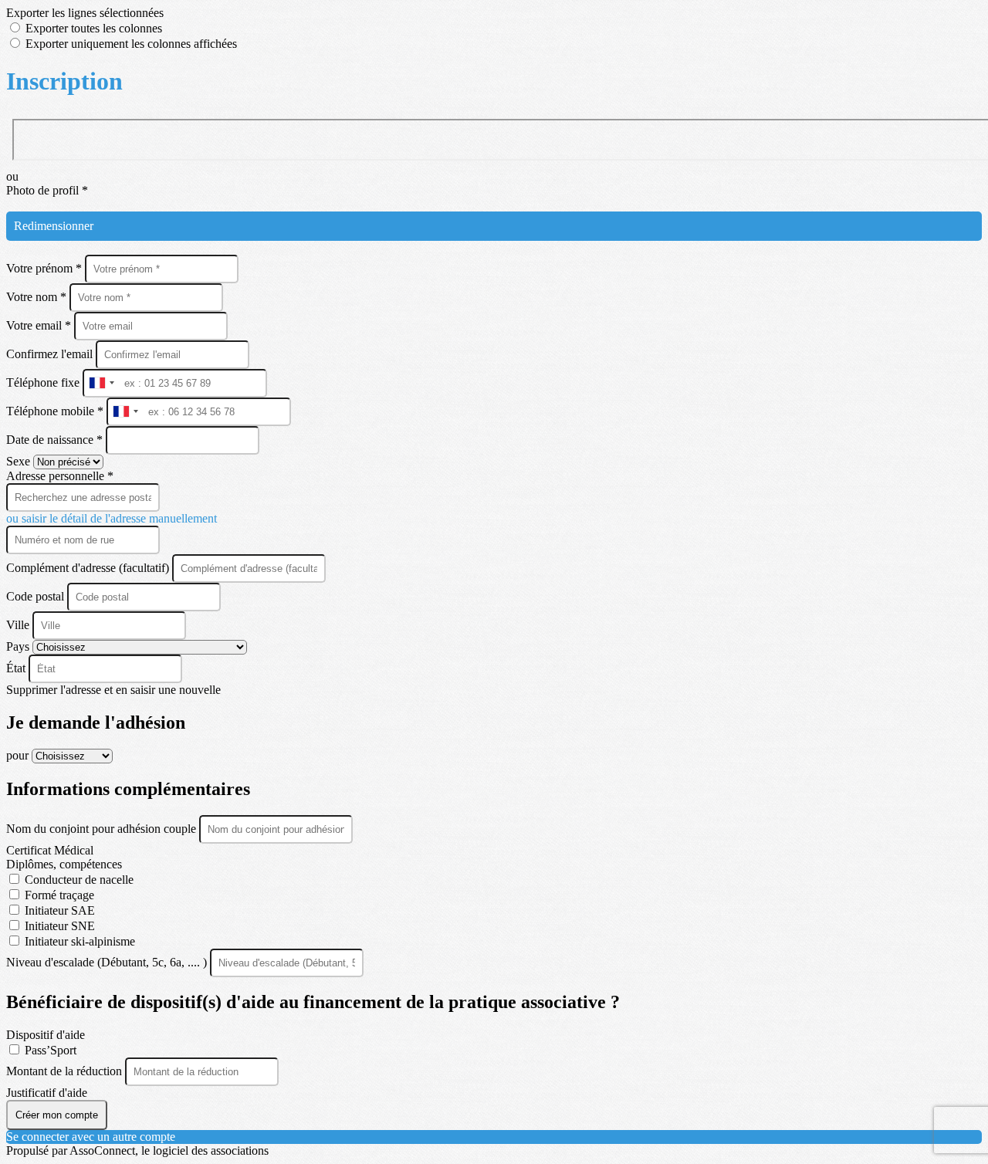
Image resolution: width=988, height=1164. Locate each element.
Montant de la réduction (65, 1071)
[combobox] (101, 383)
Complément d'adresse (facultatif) (89, 567)
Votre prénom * (45, 268)
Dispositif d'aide (45, 1034)
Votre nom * (37, 296)
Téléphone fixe (44, 382)
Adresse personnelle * (59, 475)
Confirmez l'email (49, 353)
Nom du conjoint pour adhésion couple (102, 828)
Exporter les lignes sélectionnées (85, 12)
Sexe (19, 461)
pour (19, 755)
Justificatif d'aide (46, 1092)
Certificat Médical (49, 850)
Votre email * (40, 325)
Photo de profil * (47, 190)
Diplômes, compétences (64, 864)
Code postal (35, 596)
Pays (19, 646)
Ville (19, 624)
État (17, 668)
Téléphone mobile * (56, 411)
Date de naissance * (56, 439)
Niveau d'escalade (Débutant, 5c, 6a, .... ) (108, 962)
